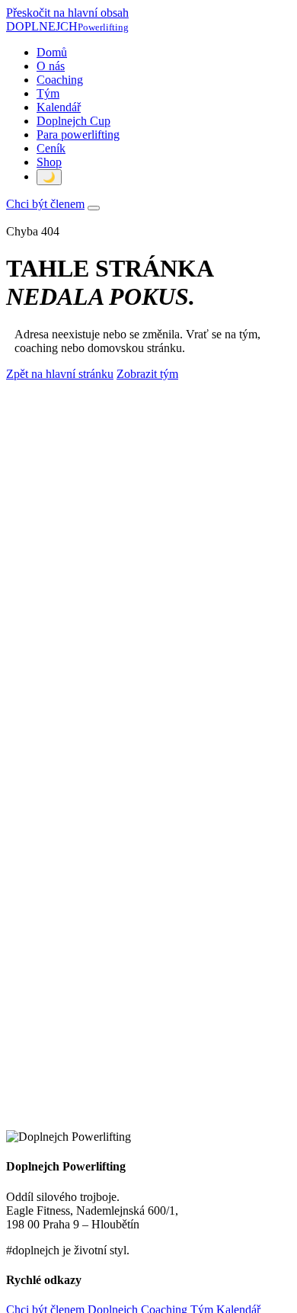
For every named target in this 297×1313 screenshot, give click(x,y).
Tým (48, 93)
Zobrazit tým (147, 373)
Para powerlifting (78, 134)
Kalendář (59, 107)
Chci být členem (45, 203)
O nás (51, 65)
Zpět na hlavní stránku (59, 373)
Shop (49, 161)
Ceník (51, 148)
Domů (52, 52)
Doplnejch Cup (73, 120)
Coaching (60, 79)
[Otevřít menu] (94, 208)
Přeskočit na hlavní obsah (67, 12)
